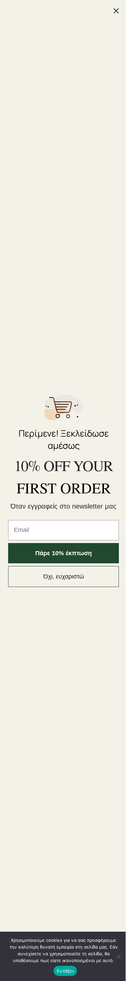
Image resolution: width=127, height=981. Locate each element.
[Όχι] (118, 956)
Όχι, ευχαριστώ (63, 576)
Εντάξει (65, 971)
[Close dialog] (116, 10)
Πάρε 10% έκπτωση (63, 553)
